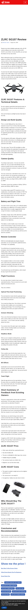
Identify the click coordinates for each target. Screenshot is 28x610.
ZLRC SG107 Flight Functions (19, 591)
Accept (4, 607)
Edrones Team (5, 42)
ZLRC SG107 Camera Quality (8, 588)
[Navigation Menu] (25, 2)
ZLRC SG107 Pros (5, 594)
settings (16, 605)
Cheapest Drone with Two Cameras (13, 582)
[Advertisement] (14, 23)
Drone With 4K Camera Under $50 (9, 585)
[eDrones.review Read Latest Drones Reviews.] (5, 2)
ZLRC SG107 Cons (19, 588)
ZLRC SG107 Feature (6, 591)
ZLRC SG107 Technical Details (17, 594)
